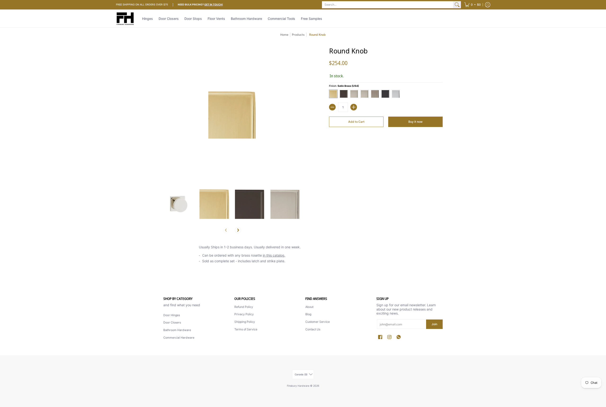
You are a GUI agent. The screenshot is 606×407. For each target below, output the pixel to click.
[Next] (237, 230)
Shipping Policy (244, 322)
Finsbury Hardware (298, 385)
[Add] (353, 107)
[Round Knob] (178, 204)
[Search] (457, 4)
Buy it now (415, 121)
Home (284, 34)
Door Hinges (171, 315)
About (309, 307)
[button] (472, 4)
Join (434, 324)
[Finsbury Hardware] (125, 18)
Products (298, 34)
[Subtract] (332, 107)
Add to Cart (356, 121)
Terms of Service (245, 329)
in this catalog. (274, 255)
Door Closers (172, 322)
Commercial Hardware (178, 337)
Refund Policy (243, 307)
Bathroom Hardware (177, 330)
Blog (308, 314)
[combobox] (387, 4)
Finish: (344, 86)
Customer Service (317, 322)
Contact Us (312, 329)
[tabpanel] (303, 255)
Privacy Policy (244, 314)
